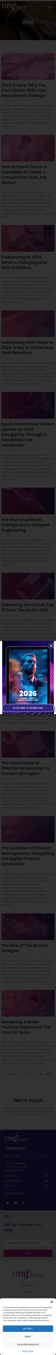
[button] (51, 1301)
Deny (28, 1336)
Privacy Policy (28, 1351)
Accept (28, 1328)
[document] (28, 677)
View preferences (28, 1344)
